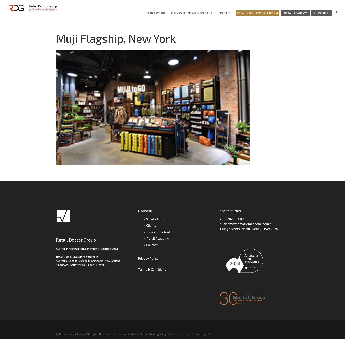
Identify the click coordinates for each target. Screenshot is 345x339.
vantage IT (202, 334)
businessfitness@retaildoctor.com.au (246, 224)
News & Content (200, 13)
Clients (176, 13)
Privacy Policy (148, 258)
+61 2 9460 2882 (232, 219)
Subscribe (321, 13)
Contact (224, 13)
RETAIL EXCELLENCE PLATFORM (257, 13)
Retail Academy (295, 13)
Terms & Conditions (152, 269)
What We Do (156, 13)
